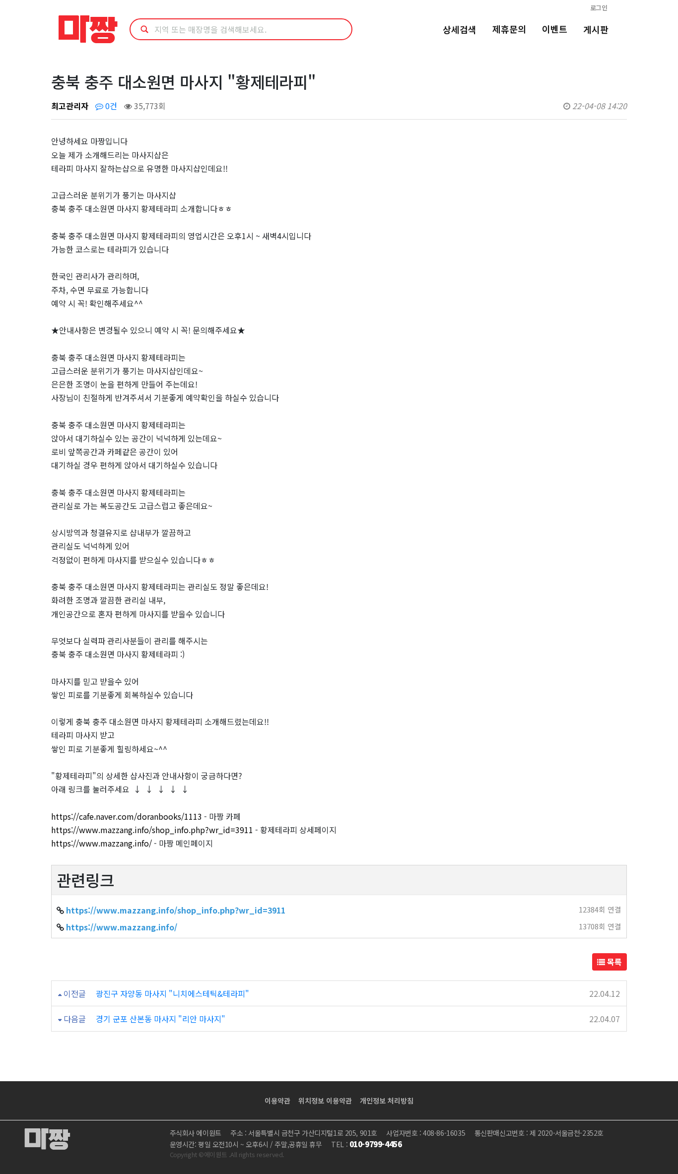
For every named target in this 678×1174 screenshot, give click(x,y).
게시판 (596, 29)
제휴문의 (509, 28)
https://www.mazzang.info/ (101, 843)
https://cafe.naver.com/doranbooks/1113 (126, 816)
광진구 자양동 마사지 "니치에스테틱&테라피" (172, 993)
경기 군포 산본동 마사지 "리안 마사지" (160, 1019)
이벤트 (554, 28)
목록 (613, 962)
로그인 (599, 7)
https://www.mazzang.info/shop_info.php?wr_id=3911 (152, 830)
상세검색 (459, 29)
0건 (110, 106)
